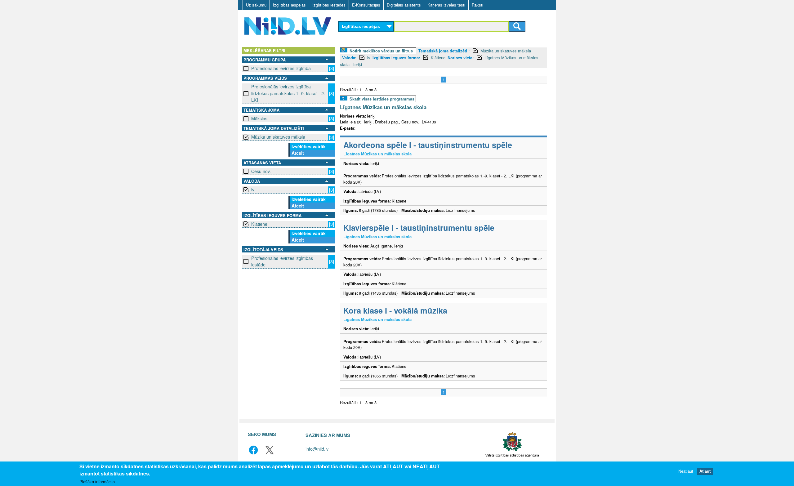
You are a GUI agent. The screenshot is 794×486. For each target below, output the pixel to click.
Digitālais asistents (404, 5)
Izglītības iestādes (329, 5)
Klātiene (259, 224)
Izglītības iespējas (289, 5)
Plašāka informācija (97, 481)
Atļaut (705, 471)
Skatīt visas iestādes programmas (382, 99)
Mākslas (259, 118)
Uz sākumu (256, 5)
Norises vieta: (461, 57)
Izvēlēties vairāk (309, 146)
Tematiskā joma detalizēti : (444, 51)
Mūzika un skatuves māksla (278, 137)
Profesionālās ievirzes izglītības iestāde (282, 261)
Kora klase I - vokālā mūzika (395, 310)
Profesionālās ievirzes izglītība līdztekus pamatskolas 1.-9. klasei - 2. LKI (288, 93)
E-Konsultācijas (366, 5)
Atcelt (298, 153)
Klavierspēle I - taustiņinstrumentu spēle (418, 227)
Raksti (477, 5)
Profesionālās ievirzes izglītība (281, 68)
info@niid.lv (317, 448)
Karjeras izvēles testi (446, 5)
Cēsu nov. (261, 171)
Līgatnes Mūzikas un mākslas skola (383, 107)
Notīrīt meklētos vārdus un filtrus (381, 51)
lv (252, 189)
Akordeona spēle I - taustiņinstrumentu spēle (427, 144)
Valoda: (349, 57)
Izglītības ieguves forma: (396, 57)
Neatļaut (685, 471)
